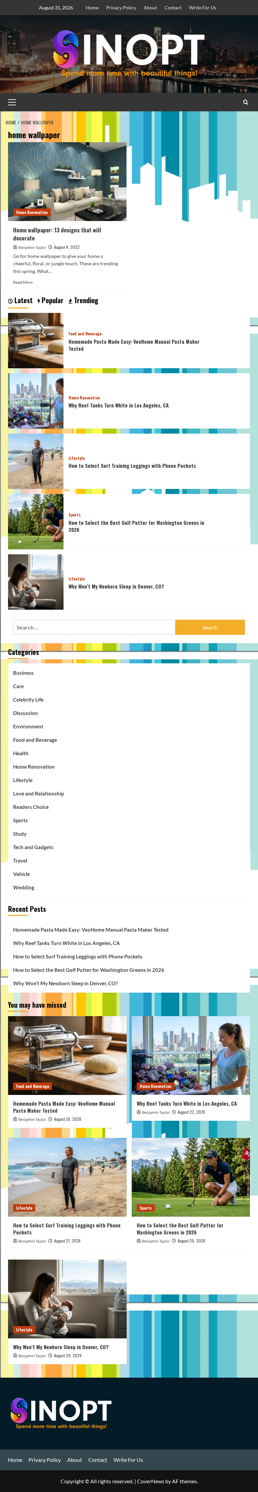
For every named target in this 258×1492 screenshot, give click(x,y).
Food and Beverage (85, 333)
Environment (28, 726)
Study (20, 834)
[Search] (246, 102)
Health (21, 753)
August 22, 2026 (191, 1112)
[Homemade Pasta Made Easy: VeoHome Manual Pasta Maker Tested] (35, 340)
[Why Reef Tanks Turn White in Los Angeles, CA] (35, 400)
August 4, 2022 (67, 247)
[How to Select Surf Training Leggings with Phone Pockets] (35, 460)
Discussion (25, 713)
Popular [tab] (51, 300)
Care (18, 686)
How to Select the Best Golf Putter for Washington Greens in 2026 (136, 526)
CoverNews (150, 1481)
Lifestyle (77, 458)
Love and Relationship (38, 793)
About (150, 7)
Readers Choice (31, 807)
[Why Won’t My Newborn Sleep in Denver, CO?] (35, 581)
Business (23, 673)
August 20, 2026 (191, 1241)
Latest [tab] (23, 300)
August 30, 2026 (67, 1119)
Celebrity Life (28, 700)
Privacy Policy (121, 7)
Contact (173, 7)
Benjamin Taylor (32, 248)
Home (92, 7)
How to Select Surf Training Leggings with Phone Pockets (132, 465)
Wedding (23, 887)
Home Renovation (32, 212)
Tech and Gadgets (33, 847)
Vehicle (21, 874)
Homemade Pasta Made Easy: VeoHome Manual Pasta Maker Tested (134, 345)
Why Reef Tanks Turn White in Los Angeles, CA (119, 405)
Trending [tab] (85, 300)
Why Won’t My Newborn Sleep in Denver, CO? (116, 586)
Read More (23, 282)
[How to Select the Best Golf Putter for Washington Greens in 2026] (35, 521)
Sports (75, 514)
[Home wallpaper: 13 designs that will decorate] (67, 181)
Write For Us (202, 7)
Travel (20, 861)
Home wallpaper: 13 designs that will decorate (57, 234)
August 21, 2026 (67, 1241)
